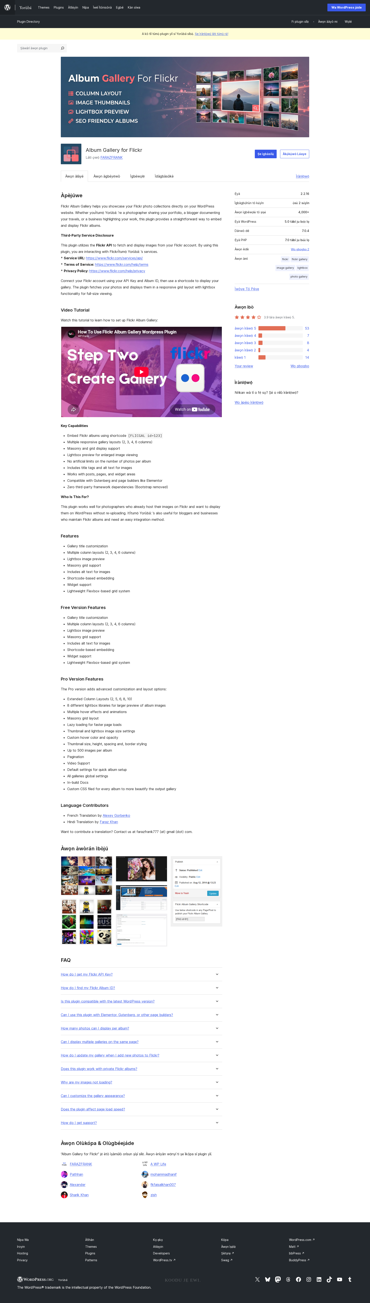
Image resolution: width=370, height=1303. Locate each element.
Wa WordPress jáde (346, 7)
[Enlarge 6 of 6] (216, 862)
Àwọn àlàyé (74, 176)
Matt (294, 1246)
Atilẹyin (158, 1246)
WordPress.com (302, 1240)
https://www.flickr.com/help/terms (121, 264)
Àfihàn (89, 1240)
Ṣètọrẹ (227, 1253)
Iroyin (21, 1246)
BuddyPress (299, 1260)
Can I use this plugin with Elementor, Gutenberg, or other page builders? (117, 1015)
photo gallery (299, 276)
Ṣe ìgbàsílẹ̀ (266, 154)
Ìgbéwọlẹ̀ (137, 176)
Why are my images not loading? (86, 1082)
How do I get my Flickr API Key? (87, 974)
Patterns (91, 1260)
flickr (285, 259)
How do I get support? (79, 1123)
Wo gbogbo (300, 366)
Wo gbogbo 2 (300, 249)
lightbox (302, 267)
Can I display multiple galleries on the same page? (100, 1042)
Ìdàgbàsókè (164, 176)
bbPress (296, 1253)
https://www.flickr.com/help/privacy (117, 271)
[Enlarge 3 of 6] (161, 862)
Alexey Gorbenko (116, 815)
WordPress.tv (164, 1260)
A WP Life (158, 1164)
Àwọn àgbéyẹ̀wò (107, 176)
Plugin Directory (28, 21)
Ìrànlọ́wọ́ (302, 176)
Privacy (22, 1260)
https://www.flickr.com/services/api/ (114, 258)
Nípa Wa (23, 1240)
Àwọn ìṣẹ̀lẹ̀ (228, 1246)
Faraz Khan (109, 822)
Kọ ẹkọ (158, 1240)
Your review (244, 366)
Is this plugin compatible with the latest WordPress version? (108, 1001)
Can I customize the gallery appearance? (93, 1096)
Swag (227, 1260)
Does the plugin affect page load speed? (93, 1109)
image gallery (285, 267)
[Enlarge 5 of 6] (161, 919)
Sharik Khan (79, 1195)
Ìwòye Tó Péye (247, 289)
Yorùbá (62, 1280)
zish (154, 1195)
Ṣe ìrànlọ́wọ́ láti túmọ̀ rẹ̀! (211, 34)
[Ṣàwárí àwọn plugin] (62, 48)
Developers (161, 1253)
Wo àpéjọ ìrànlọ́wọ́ (249, 402)
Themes (91, 1246)
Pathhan (76, 1174)
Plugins (90, 1253)
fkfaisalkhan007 (163, 1184)
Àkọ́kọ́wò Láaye (294, 154)
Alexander (77, 1184)
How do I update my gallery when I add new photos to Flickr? (110, 1055)
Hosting (22, 1253)
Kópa (224, 1240)
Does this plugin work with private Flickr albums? (99, 1069)
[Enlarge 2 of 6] (106, 904)
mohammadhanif (164, 1174)
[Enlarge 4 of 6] (161, 891)
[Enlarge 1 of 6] (106, 862)
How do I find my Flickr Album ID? (88, 988)
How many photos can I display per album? (95, 1028)
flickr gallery (299, 259)
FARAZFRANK (111, 157)
